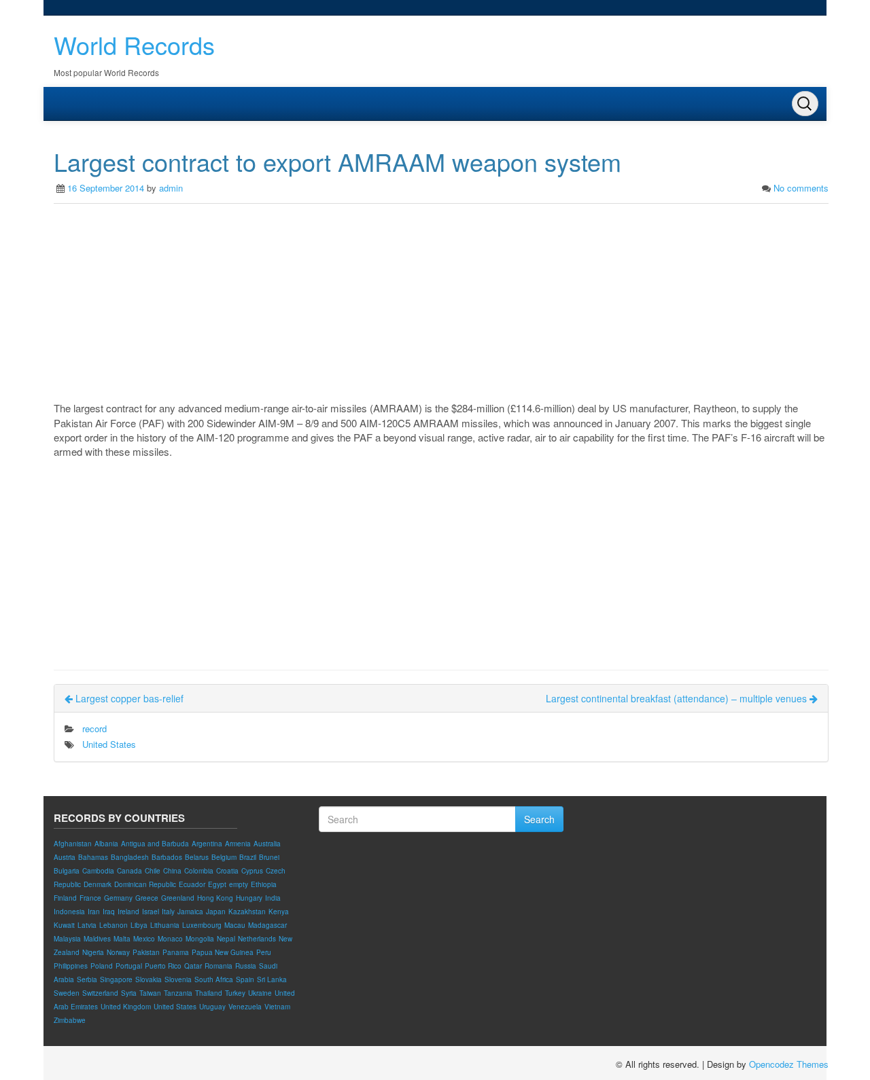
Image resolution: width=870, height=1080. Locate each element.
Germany (118, 898)
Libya (138, 925)
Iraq (109, 911)
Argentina (207, 843)
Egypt (217, 884)
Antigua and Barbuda (155, 843)
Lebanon (113, 925)
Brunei (269, 857)
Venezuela (245, 1006)
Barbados (167, 857)
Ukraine (260, 993)
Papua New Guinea (223, 952)
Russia (245, 966)
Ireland (128, 911)
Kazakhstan (247, 911)
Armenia (238, 843)
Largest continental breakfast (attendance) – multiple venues (678, 698)
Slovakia (148, 979)
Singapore (116, 979)
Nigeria (93, 952)
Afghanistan (73, 843)
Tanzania (178, 993)
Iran (94, 911)
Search (539, 819)
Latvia (87, 925)
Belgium (224, 857)
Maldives (97, 938)
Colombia (198, 871)
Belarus (197, 857)
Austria (64, 857)
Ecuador (192, 884)
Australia (267, 843)
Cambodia (98, 871)
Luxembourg (202, 925)
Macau (234, 925)
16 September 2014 (105, 187)
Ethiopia (264, 884)
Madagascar (267, 925)
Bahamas (93, 857)
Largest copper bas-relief (128, 698)
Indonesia (69, 911)
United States (109, 744)
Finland (65, 898)
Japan (216, 911)
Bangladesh (130, 857)
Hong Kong (215, 898)
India (273, 898)
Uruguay (212, 1006)
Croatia (227, 871)
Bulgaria (67, 871)
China (172, 871)
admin (171, 187)
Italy (168, 911)
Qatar (193, 966)
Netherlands (257, 938)
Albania (106, 843)
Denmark (97, 884)
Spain (245, 979)
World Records (134, 44)
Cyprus (252, 871)
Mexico (144, 938)
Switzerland (100, 993)
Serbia (87, 979)
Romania (218, 966)
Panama (175, 952)
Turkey (235, 993)
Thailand (208, 993)
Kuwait (64, 925)
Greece (146, 898)
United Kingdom (126, 1006)
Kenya (278, 911)
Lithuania (164, 925)
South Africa (213, 979)
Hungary (249, 898)
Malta (122, 938)
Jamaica (190, 911)
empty (238, 884)
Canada (129, 871)
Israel (150, 911)
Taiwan (150, 993)
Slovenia (178, 979)
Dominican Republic (145, 884)
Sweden (67, 993)
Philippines (71, 966)
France (90, 898)
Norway (118, 952)
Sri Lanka (272, 979)
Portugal (129, 966)
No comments (801, 187)
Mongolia (200, 938)
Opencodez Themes (789, 1064)
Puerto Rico (163, 966)
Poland (101, 966)
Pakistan (146, 952)
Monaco (170, 938)
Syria (129, 993)
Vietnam (277, 1006)
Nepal (226, 938)
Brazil (247, 857)
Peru (263, 952)
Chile (152, 871)
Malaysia (67, 938)
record (94, 728)
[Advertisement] (441, 306)
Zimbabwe (70, 1020)
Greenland (177, 898)
